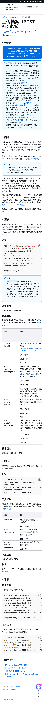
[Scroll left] (25, 6)
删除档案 (14, 690)
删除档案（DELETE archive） (16, 671)
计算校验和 (34, 159)
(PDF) (32, 56)
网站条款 (10, 699)
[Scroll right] (39, 6)
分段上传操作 (16, 687)
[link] (26, 17)
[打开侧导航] (3, 12)
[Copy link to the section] (2, 137)
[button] (6, 43)
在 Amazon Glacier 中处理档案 (13, 205)
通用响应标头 (7, 509)
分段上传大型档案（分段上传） (16, 668)
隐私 (5, 699)
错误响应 (5, 571)
